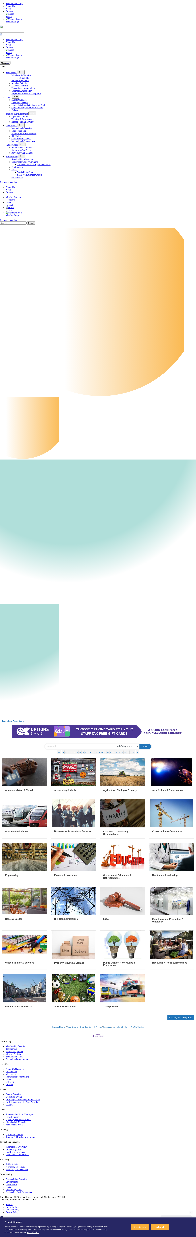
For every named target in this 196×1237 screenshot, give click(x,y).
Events (9, 97)
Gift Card (10, 1082)
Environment (17, 167)
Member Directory (14, 3)
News (8, 8)
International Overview (21, 128)
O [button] (102, 752)
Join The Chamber (137, 1027)
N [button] (99, 752)
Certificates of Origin (21, 138)
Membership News (14, 1124)
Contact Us (107, 1027)
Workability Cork (25, 172)
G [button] (80, 752)
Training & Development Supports (21, 1137)
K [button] (90, 752)
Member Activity (19, 83)
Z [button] (133, 752)
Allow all (160, 1227)
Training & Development (17, 114)
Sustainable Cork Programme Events (34, 164)
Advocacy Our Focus (21, 150)
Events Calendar (85, 1027)
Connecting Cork (19, 131)
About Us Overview (15, 1069)
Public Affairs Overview (22, 147)
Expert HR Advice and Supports (26, 93)
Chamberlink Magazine (16, 1122)
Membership (11, 72)
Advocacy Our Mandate (22, 153)
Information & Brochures (120, 1027)
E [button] (74, 752)
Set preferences (140, 1227)
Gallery (14, 110)
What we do (11, 1071)
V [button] (122, 752)
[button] (180, 1017)
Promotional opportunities (23, 88)
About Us (10, 6)
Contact (9, 11)
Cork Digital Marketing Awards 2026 (28, 105)
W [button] (125, 752)
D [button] (71, 752)
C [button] (68, 752)
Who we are (11, 1074)
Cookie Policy (12, 1212)
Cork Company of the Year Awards (27, 107)
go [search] (146, 746)
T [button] (116, 752)
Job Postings (97, 1027)
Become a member (8, 182)
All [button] (137, 752)
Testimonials (23, 78)
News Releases (72, 1027)
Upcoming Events (19, 102)
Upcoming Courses (20, 116)
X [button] (128, 752)
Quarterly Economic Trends (18, 1119)
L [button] (93, 752)
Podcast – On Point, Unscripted (20, 1114)
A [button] (63, 752)
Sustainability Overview (22, 159)
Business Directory (59, 1027)
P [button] (104, 752)
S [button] (113, 752)
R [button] (110, 752)
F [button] (77, 752)
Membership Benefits (21, 75)
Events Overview (19, 100)
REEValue (16, 136)
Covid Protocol (13, 1207)
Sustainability (12, 156)
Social (14, 169)
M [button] (96, 752)
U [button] (119, 752)
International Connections (23, 141)
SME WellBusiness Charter (29, 175)
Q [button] (108, 752)
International (11, 125)
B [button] (65, 752)
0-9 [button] (59, 752)
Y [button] (130, 752)
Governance (17, 177)
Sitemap (9, 1204)
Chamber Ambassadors (21, 91)
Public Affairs (12, 145)
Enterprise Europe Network (23, 133)
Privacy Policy (12, 1209)
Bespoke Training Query (22, 122)
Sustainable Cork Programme (24, 162)
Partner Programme (20, 80)
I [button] (85, 752)
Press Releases (12, 1117)
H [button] (83, 752)
